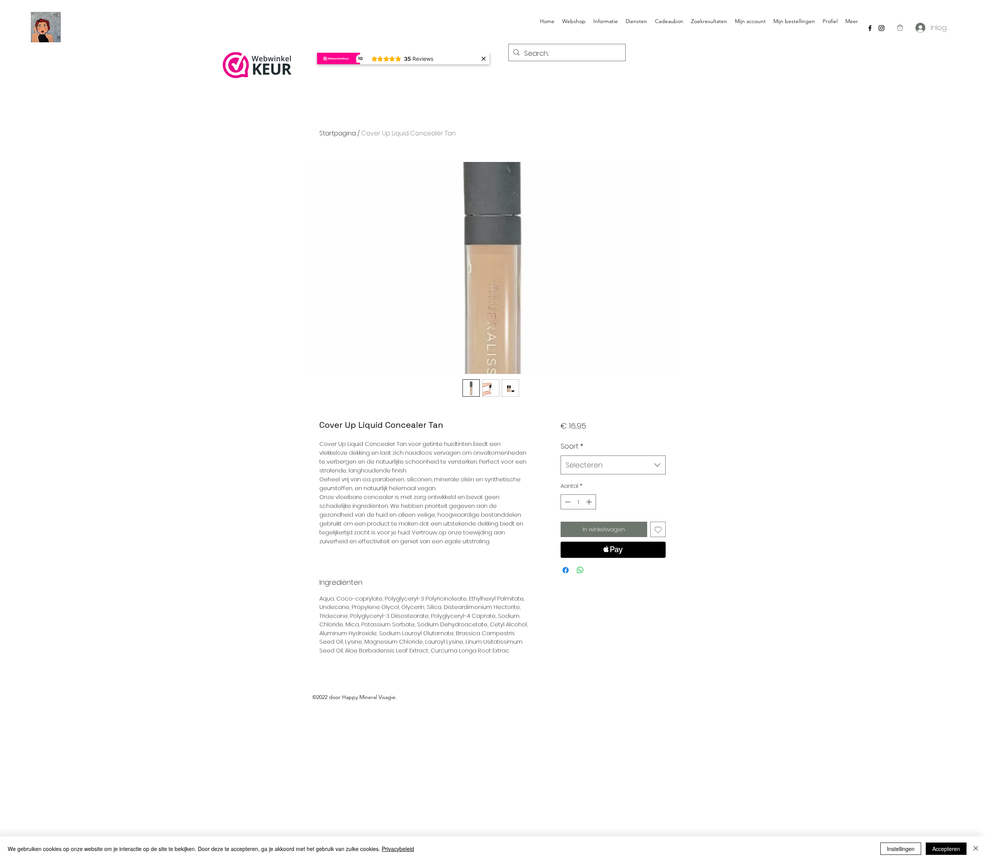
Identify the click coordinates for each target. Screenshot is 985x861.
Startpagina (337, 133)
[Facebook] (870, 28)
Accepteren (946, 849)
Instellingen (901, 849)
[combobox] (613, 465)
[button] (900, 27)
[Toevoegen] (658, 529)
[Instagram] (881, 28)
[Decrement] (567, 502)
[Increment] (589, 502)
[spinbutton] (578, 502)
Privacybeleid (398, 849)
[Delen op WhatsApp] (580, 570)
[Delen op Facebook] (565, 570)
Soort (572, 446)
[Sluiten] (975, 849)
